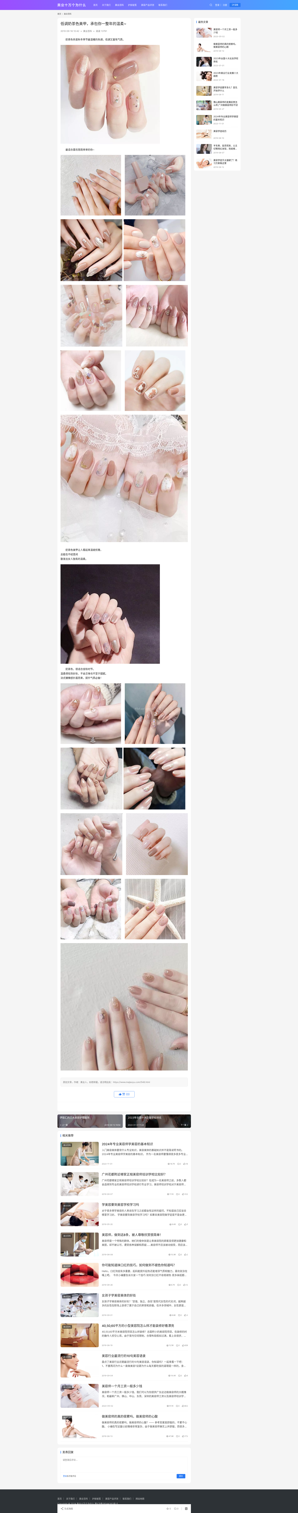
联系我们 (162, 5)
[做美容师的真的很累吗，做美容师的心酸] (80, 1426)
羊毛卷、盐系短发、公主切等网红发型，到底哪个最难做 (225, 148)
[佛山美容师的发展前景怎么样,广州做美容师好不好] (204, 105)
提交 (181, 1476)
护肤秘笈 (132, 5)
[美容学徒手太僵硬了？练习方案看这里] (204, 163)
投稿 (236, 5)
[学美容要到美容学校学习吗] (80, 1214)
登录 (217, 5)
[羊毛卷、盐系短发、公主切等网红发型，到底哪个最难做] (204, 149)
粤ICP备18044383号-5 (106, 1503)
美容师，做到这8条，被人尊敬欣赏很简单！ (132, 1235)
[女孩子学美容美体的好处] (80, 1305)
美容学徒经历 (219, 131)
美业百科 (119, 5)
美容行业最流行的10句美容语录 (124, 1356)
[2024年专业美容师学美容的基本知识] (80, 1154)
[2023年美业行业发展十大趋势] (204, 76)
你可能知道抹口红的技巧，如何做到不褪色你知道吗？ (139, 1265)
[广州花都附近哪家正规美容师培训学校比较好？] (80, 1184)
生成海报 (68, 1508)
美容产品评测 (147, 5)
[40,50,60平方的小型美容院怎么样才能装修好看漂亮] (80, 1335)
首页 (95, 5)
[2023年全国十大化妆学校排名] (204, 62)
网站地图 (140, 1498)
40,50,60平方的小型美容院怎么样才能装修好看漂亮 (138, 1326)
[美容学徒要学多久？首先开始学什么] (204, 91)
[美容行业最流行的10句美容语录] (80, 1366)
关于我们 (106, 5)
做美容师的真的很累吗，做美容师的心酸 (130, 1416)
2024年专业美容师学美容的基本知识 (127, 1144)
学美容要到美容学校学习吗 (120, 1205)
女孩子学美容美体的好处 (119, 1295)
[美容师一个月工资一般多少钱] (80, 1396)
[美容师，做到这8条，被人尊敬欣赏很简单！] (80, 1244)
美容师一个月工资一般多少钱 (122, 1386)
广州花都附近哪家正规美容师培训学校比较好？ (134, 1174)
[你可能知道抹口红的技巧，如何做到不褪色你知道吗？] (80, 1275)
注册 (225, 5)
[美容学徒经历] (204, 134)
